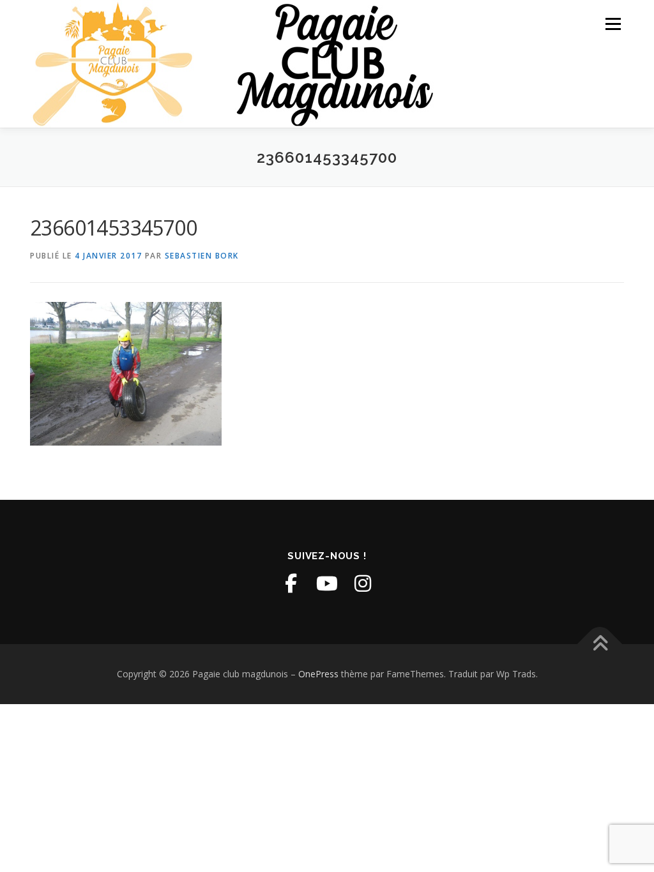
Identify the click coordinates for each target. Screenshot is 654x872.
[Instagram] (362, 583)
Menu (613, 24)
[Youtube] (327, 583)
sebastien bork (202, 255)
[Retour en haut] (600, 644)
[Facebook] (291, 583)
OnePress (318, 674)
